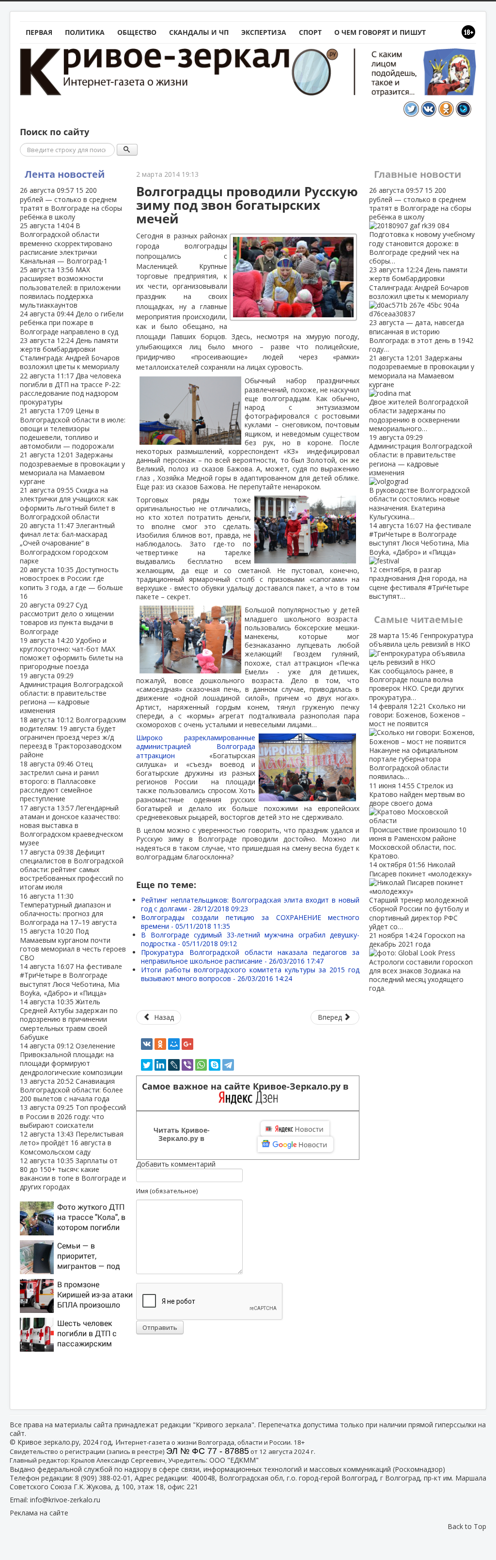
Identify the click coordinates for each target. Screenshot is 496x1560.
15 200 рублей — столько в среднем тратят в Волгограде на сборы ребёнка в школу (71, 203)
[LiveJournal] (174, 1065)
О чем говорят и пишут (380, 32)
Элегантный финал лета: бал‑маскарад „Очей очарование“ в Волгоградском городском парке (67, 543)
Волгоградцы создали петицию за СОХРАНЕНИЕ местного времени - (250, 922)
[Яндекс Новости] (295, 1129)
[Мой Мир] (174, 1044)
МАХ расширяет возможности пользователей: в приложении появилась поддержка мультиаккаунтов (70, 287)
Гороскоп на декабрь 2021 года (421, 962)
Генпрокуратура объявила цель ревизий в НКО (421, 666)
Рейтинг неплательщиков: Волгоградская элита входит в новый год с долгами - (250, 904)
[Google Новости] (295, 1144)
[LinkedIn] (160, 1065)
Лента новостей (65, 174)
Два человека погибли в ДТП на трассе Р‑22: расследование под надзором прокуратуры (70, 389)
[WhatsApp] (201, 1065)
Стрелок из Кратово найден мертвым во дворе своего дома (417, 821)
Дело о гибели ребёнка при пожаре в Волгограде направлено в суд (72, 322)
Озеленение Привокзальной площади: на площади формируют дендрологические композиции (71, 1059)
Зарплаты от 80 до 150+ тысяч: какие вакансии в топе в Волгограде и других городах (73, 1174)
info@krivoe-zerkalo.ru (65, 1499)
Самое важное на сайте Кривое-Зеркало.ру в (248, 1086)
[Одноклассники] (160, 1044)
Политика (85, 32)
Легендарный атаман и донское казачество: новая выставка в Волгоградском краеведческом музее (71, 825)
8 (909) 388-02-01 (103, 1477)
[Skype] (214, 1065)
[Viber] (187, 1065)
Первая (39, 32)
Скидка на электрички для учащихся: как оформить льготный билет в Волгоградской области (69, 503)
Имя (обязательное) (167, 1190)
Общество (136, 32)
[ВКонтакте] (147, 1044)
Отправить (159, 1327)
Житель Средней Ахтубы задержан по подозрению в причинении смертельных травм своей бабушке (69, 1019)
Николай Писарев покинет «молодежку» (420, 895)
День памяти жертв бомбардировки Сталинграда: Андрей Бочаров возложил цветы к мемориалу (70, 354)
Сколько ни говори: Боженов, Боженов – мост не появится (417, 741)
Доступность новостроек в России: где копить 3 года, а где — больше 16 (71, 583)
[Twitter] (147, 1065)
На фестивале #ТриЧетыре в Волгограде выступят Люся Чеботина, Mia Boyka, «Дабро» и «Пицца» (71, 980)
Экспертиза (263, 32)
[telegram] (228, 1065)
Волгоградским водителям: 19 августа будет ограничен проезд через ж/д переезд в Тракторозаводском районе (73, 737)
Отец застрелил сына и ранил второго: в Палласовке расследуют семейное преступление (59, 781)
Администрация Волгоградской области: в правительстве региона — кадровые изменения (71, 693)
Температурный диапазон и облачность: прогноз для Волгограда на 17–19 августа (68, 909)
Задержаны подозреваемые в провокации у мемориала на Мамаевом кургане (72, 468)
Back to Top (467, 1526)
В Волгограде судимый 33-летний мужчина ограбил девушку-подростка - (250, 939)
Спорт (310, 32)
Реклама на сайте (39, 1512)
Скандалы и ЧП (199, 32)
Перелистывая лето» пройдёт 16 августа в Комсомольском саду (72, 1142)
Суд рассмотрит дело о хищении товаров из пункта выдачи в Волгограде (67, 618)
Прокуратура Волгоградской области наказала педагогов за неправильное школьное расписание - (250, 957)
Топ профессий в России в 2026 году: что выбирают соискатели (73, 1116)
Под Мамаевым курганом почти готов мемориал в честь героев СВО (73, 944)
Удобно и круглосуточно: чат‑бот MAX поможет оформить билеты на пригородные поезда (71, 653)
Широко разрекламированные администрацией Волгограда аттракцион (195, 746)
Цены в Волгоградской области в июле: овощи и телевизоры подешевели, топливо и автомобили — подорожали (72, 428)
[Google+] (187, 1044)
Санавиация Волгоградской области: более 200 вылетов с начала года (71, 1089)
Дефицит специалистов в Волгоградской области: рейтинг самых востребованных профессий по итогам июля (72, 869)
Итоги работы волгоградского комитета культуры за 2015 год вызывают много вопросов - (250, 974)
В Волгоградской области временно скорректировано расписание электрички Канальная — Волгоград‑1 (66, 243)
